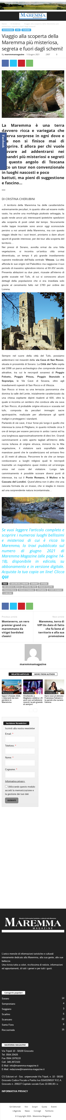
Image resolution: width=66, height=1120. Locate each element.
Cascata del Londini (19, 584)
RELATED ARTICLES (20, 674)
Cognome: (11, 769)
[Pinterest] (21, 63)
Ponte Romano (55, 590)
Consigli (37, 1111)
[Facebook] (5, 63)
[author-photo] (33, 652)
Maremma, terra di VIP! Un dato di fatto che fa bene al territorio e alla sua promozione (50, 629)
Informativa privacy (14, 781)
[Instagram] (29, 941)
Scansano (7, 1019)
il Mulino (8, 593)
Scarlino (6, 1014)
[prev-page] (31, 710)
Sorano (34, 584)
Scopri (35, 1106)
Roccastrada (8, 1030)
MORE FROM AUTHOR (44, 674)
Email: (9, 734)
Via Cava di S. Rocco (12, 587)
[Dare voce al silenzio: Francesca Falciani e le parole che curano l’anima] (54, 686)
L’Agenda (17, 1111)
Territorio (49, 1111)
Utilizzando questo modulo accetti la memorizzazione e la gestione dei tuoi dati (20, 790)
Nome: (9, 757)
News (27, 1111)
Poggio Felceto (45, 587)
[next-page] (35, 710)
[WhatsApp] (29, 63)
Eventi (54, 1106)
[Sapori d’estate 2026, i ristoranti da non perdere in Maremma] (11, 686)
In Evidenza (15, 24)
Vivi (17, 30)
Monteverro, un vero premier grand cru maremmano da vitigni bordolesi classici (15, 629)
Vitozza (44, 584)
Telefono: (10, 745)
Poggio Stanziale (26, 590)
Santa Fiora (8, 1024)
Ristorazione (8, 693)
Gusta (44, 1106)
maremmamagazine (14, 54)
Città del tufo (30, 587)
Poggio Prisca (10, 590)
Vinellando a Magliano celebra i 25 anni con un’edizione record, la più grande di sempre (33, 699)
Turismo (26, 30)
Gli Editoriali (15, 1106)
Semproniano (8, 1004)
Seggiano (6, 1009)
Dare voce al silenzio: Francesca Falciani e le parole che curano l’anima (54, 698)
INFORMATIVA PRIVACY (15, 1091)
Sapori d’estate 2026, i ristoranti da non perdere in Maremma (11, 698)
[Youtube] (44, 941)
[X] (13, 63)
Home (4, 24)
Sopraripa (41, 590)
